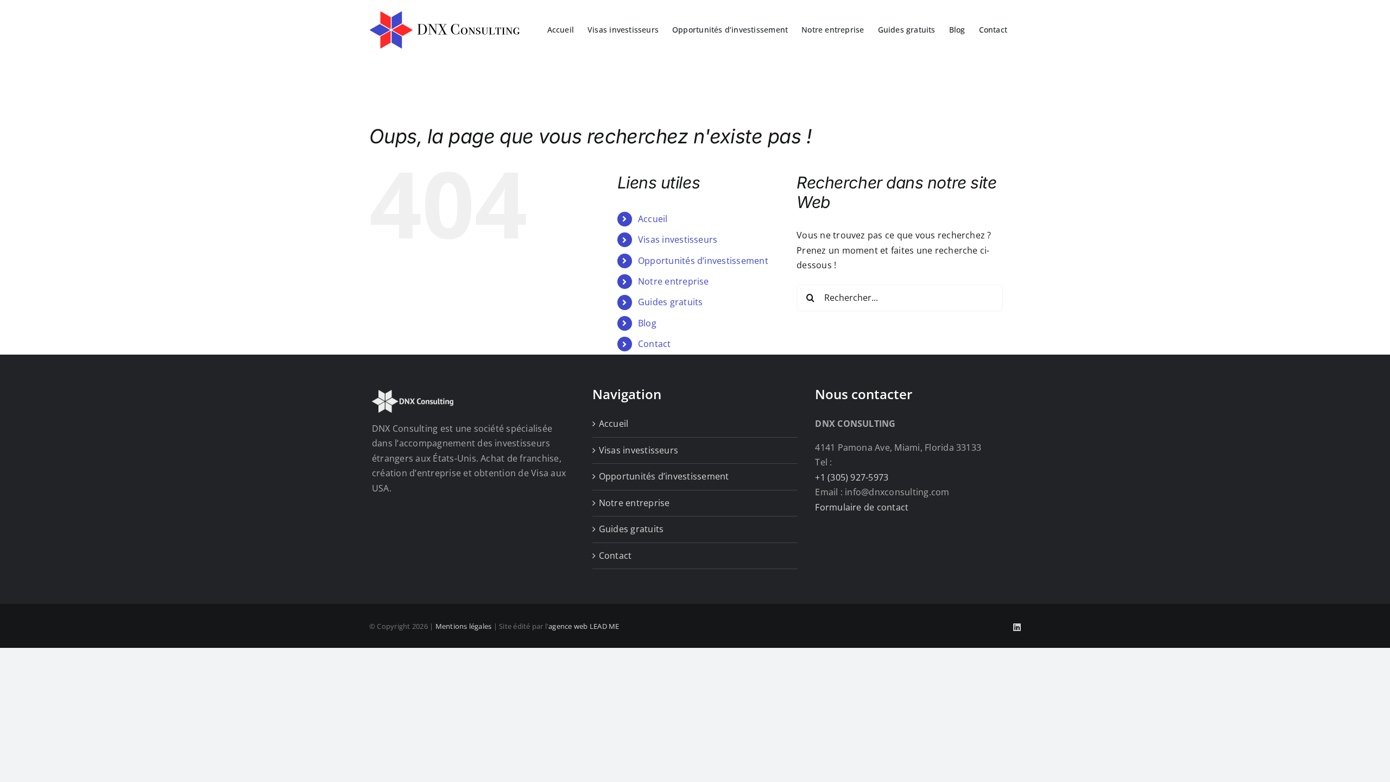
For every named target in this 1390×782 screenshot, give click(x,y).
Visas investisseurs (678, 239)
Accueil (653, 219)
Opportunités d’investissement (703, 261)
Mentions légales (463, 626)
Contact (654, 344)
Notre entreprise (673, 281)
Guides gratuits (670, 302)
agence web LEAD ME (583, 626)
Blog (647, 323)
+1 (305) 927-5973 (851, 477)
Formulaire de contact (861, 507)
